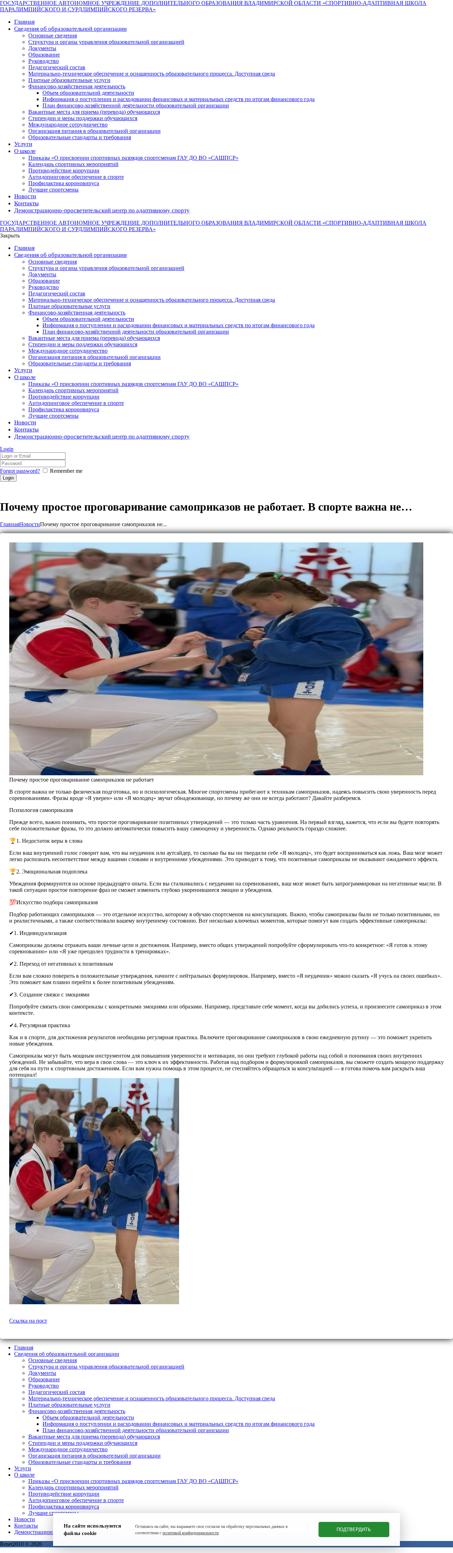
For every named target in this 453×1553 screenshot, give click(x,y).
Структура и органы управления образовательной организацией (106, 1367)
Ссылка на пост (28, 1321)
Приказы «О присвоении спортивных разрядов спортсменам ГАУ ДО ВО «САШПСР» (133, 1481)
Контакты (26, 1526)
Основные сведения (52, 1360)
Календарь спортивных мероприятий (73, 1487)
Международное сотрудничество (68, 1449)
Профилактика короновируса (63, 1507)
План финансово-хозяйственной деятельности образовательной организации (135, 1430)
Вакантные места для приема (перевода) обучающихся (94, 1437)
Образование (44, 1379)
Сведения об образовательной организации (66, 1354)
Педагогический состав (56, 1392)
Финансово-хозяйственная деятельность (76, 1411)
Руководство (43, 1386)
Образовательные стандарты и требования (79, 1462)
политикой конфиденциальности (190, 1532)
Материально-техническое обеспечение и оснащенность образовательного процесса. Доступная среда (151, 1398)
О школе (24, 1475)
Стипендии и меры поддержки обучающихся (82, 1443)
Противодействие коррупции (63, 1494)
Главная (9, 524)
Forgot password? (20, 471)
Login (6, 449)
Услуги (22, 1468)
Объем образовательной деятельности (88, 1417)
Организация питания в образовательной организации (94, 1456)
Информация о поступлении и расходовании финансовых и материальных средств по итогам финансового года (178, 1424)
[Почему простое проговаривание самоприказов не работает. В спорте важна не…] (216, 773)
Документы (42, 1373)
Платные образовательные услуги (69, 1405)
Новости (29, 524)
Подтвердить (354, 1529)
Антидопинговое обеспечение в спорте (76, 1500)
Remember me (66, 471)
